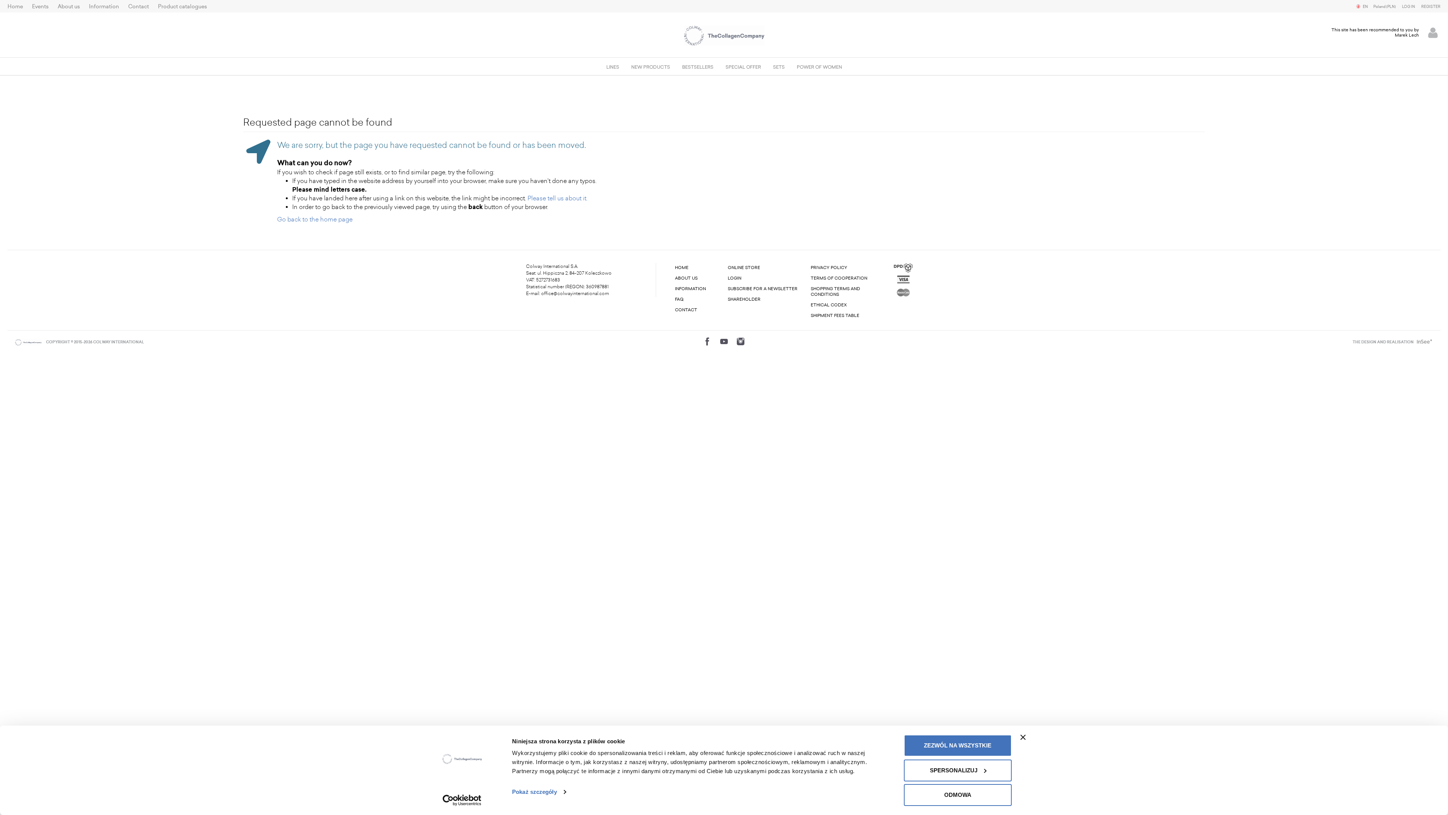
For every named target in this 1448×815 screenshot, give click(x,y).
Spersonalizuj (953, 770)
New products (650, 67)
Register (1430, 7)
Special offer (743, 67)
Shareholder (744, 299)
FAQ (679, 299)
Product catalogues (182, 6)
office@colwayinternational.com (575, 293)
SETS (779, 67)
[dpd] (903, 267)
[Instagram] (740, 341)
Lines (612, 67)
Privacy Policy (829, 267)
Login (734, 278)
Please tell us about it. (557, 198)
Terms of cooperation (839, 278)
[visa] (903, 279)
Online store (744, 267)
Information (104, 6)
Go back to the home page (315, 219)
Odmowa (957, 795)
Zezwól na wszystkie (957, 745)
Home (15, 6)
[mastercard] (903, 291)
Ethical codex (829, 305)
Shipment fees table (835, 315)
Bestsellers (697, 67)
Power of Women (819, 67)
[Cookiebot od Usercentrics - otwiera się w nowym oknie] (462, 800)
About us (69, 6)
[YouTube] (724, 341)
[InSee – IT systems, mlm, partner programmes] (1423, 342)
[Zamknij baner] (1023, 737)
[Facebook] (707, 341)
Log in (1408, 7)
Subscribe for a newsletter (763, 288)
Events (40, 6)
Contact (138, 6)
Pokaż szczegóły (534, 792)
